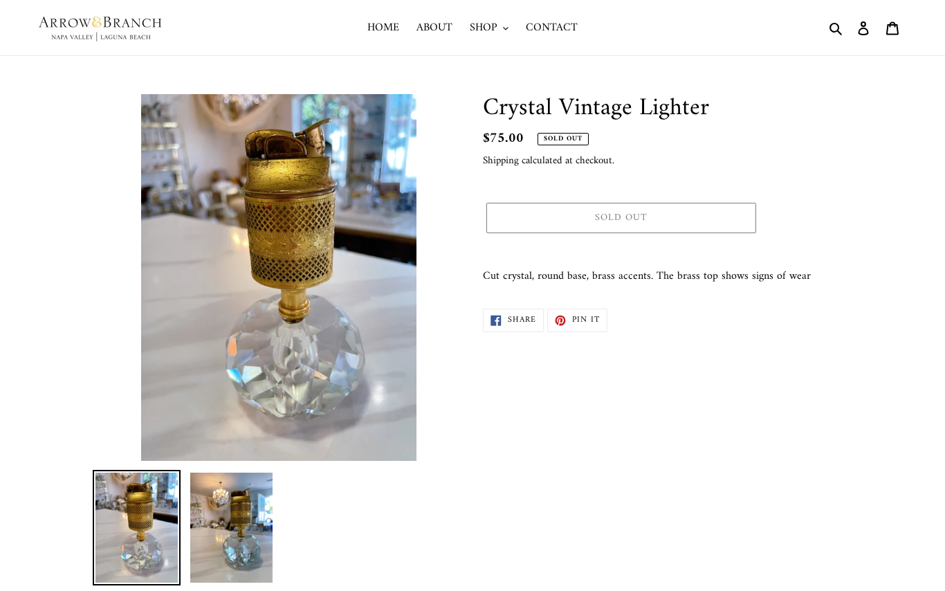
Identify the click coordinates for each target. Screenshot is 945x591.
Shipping (501, 161)
